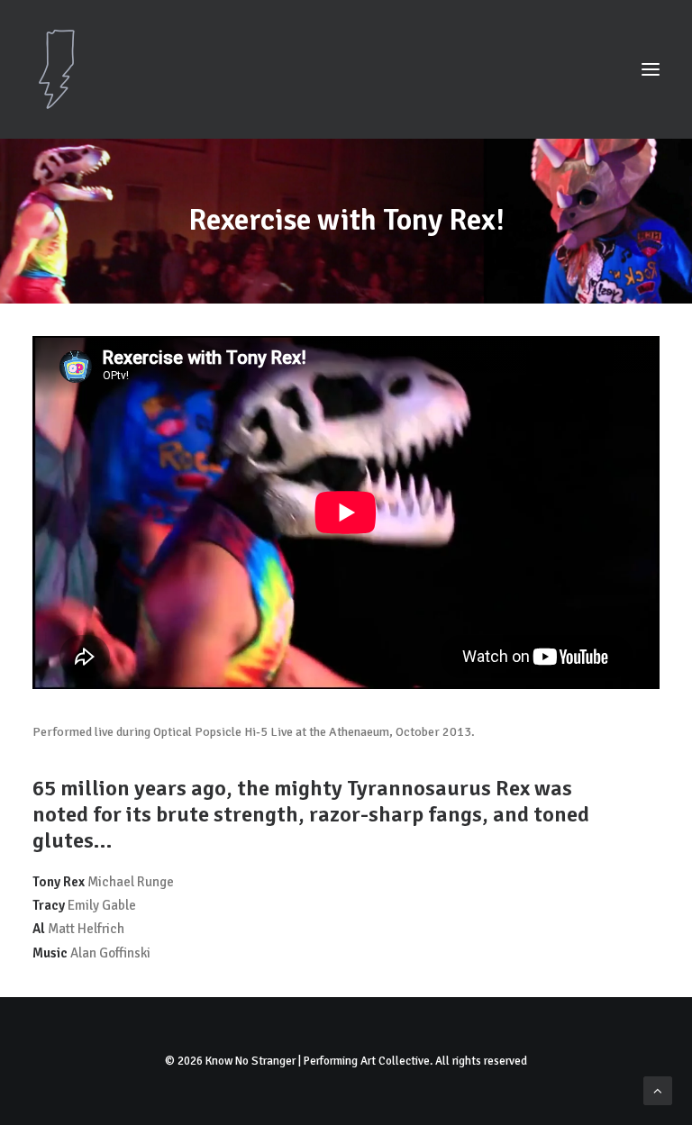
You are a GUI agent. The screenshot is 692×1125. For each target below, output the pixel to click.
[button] (650, 69)
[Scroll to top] (657, 1090)
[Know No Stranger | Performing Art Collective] (346, 69)
